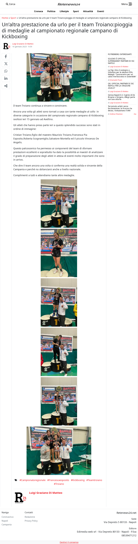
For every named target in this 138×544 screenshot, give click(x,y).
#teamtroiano (94, 480)
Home (5, 17)
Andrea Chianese (116, 114)
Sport (13, 17)
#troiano (59, 483)
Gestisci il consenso (69, 542)
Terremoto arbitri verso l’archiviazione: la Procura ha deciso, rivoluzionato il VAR (120, 108)
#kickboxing (78, 480)
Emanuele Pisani (116, 80)
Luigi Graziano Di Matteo (119, 66)
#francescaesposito (58, 480)
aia (135, 114)
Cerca (11, 4)
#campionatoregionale (33, 480)
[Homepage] (68, 4)
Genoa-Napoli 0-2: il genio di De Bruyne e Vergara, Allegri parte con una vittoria (121, 97)
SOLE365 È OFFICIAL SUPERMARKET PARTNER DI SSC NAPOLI (121, 61)
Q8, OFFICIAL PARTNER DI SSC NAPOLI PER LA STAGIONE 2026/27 (121, 85)
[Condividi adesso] (6, 86)
